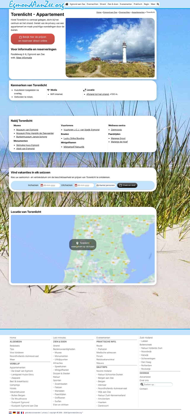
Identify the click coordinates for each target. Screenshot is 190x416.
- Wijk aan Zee (103, 392)
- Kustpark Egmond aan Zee (24, 405)
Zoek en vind (129, 185)
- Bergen (100, 381)
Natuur (56, 377)
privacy (45, 412)
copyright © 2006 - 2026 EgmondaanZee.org (65, 412)
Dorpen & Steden (61, 373)
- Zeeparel (15, 378)
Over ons (144, 380)
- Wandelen (58, 391)
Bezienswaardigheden (64, 349)
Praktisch (138, 4)
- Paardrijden (59, 394)
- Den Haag (145, 362)
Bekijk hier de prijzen (32, 38)
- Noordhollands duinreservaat (111, 388)
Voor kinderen (17, 352)
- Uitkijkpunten (60, 359)
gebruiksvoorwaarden (33, 412)
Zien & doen (113, 4)
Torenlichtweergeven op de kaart (82, 245)
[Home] (67, 4)
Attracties (58, 363)
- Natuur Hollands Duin (151, 348)
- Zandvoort (102, 405)
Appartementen (17, 367)
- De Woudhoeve (18, 398)
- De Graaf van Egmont (21, 371)
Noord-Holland (103, 371)
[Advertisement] (169, 77)
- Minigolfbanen (61, 370)
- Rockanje (145, 369)
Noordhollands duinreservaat (24, 356)
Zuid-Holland (146, 337)
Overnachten (92, 4)
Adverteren (145, 377)
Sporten (57, 380)
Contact (144, 388)
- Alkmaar (101, 385)
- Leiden (144, 341)
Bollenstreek (146, 344)
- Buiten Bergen (17, 395)
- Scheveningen (147, 358)
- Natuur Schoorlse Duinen (109, 374)
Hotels (13, 388)
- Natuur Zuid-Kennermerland (110, 395)
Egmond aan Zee (77, 4)
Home (13, 337)
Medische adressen (106, 352)
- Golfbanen (59, 397)
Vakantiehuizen (17, 392)
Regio (146, 4)
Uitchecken (67, 185)
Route (99, 345)
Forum (99, 356)
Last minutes (59, 337)
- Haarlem (101, 402)
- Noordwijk (146, 351)
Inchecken (33, 185)
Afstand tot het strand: (98, 94)
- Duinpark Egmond (19, 402)
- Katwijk (144, 355)
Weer (153, 4)
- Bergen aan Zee (105, 378)
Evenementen (126, 4)
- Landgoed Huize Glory (22, 374)
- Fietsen (57, 387)
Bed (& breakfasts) (19, 381)
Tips (12, 349)
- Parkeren (101, 349)
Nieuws (100, 363)
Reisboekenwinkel (105, 359)
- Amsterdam (103, 398)
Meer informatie (24, 57)
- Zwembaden (60, 384)
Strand (103, 4)
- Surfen (57, 401)
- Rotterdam (146, 365)
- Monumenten (60, 356)
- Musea (57, 352)
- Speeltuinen (59, 366)
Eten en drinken (60, 404)
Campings (15, 385)
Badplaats (15, 345)
